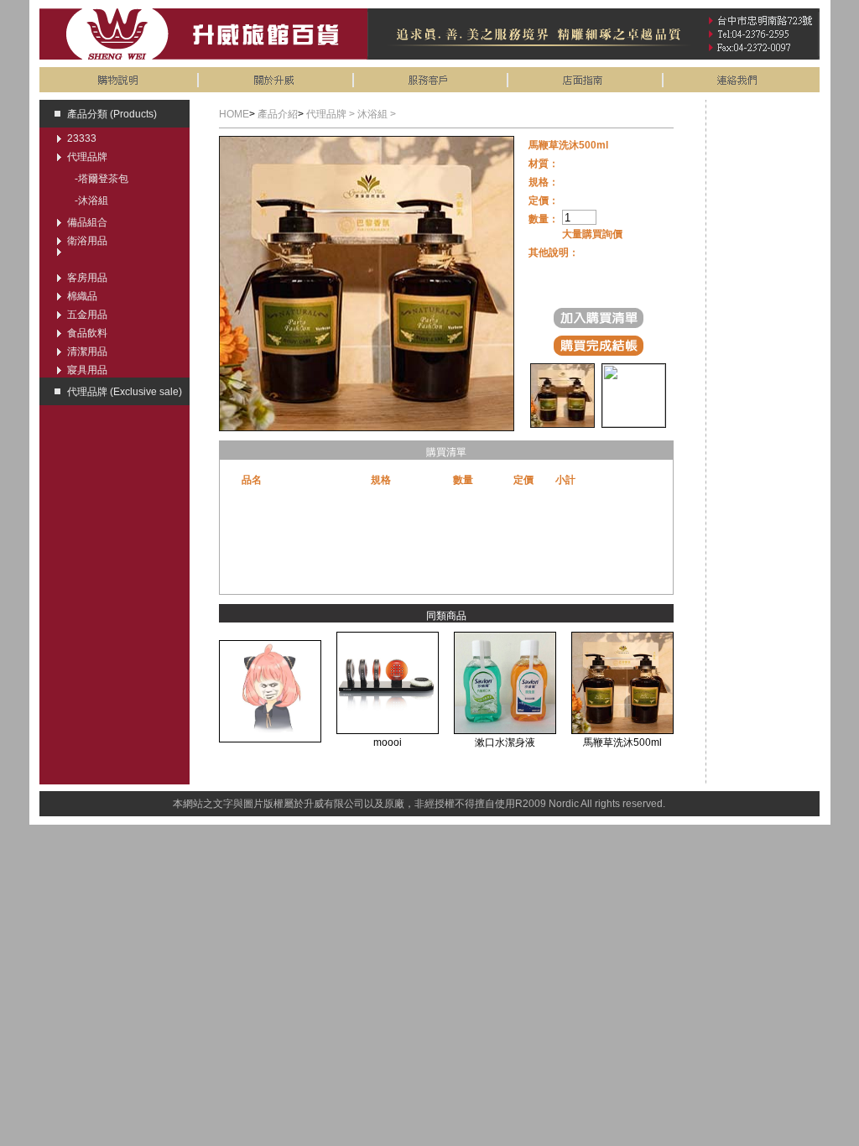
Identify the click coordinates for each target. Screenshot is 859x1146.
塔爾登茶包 (103, 179)
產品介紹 (278, 114)
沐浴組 (93, 200)
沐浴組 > (376, 114)
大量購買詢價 (592, 234)
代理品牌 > (331, 114)
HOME (234, 114)
